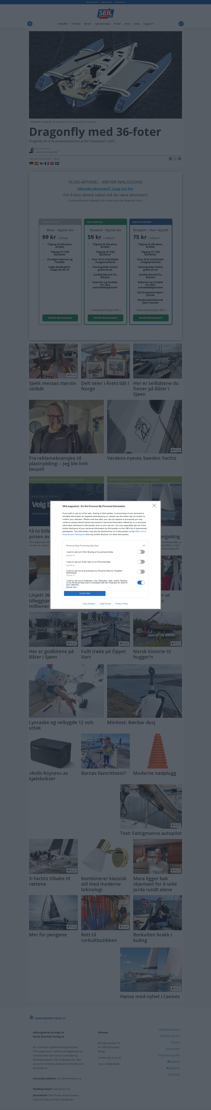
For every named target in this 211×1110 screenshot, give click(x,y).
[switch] (141, 552)
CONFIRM (85, 593)
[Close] (155, 506)
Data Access (105, 604)
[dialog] (105, 555)
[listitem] (105, 545)
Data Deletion (89, 604)
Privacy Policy (122, 604)
